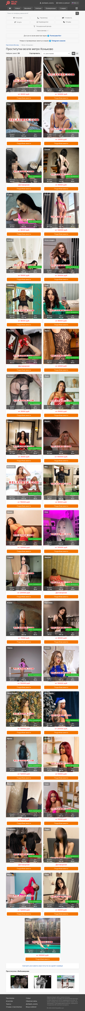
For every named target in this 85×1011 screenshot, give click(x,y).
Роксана (10, 331)
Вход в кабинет (31, 1007)
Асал (9, 149)
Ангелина (48, 59)
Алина (9, 195)
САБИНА (10, 285)
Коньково (18, 18)
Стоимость (68, 18)
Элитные (38, 8)
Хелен (47, 739)
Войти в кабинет (64, 3)
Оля (8, 59)
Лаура (46, 829)
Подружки (11, 829)
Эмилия (47, 557)
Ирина (9, 739)
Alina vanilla (49, 693)
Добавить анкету (48, 3)
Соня (46, 784)
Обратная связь (31, 1001)
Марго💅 (10, 875)
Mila (46, 467)
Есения (47, 149)
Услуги (19, 22)
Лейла (9, 648)
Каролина (48, 603)
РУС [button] (75, 3)
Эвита (46, 331)
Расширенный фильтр (43, 26)
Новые (17, 8)
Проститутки (10, 998)
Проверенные (51, 8)
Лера (46, 875)
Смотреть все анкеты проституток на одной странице (42, 966)
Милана (10, 784)
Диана (9, 512)
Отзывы (68, 22)
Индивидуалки (43, 22)
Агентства (9, 1001)
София (10, 557)
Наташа (10, 376)
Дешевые (27, 8)
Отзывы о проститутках (14, 1007)
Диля (46, 104)
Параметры (44, 18)
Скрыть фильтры (42, 30)
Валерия (10, 467)
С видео (63, 8)
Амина (28, 920)
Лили (46, 376)
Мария (47, 421)
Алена (47, 648)
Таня (46, 285)
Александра (49, 240)
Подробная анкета (24, 98)
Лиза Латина (12, 693)
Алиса (9, 240)
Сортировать (34, 53)
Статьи (28, 998)
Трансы (8, 1004)
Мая (8, 104)
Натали (47, 195)
